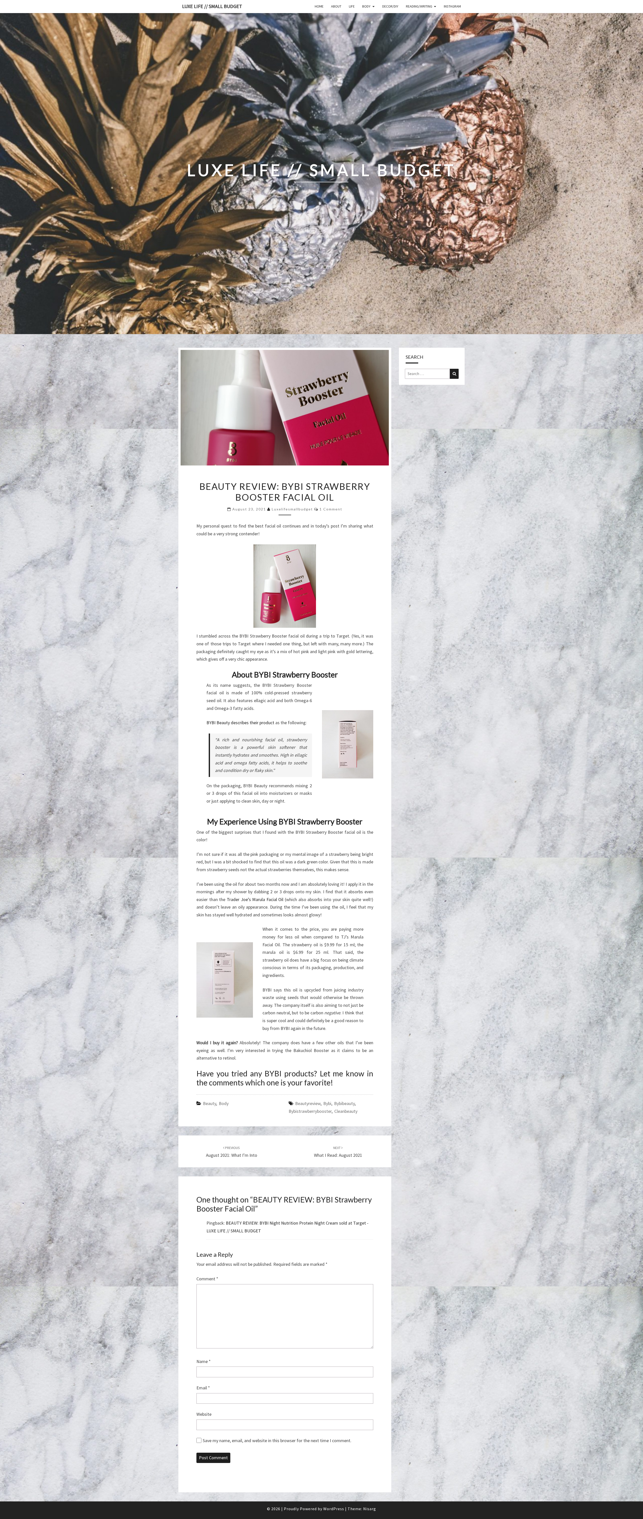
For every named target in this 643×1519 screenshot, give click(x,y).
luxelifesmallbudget (292, 509)
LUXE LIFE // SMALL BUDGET (212, 6)
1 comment (330, 509)
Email (203, 1388)
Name (203, 1361)
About (336, 6)
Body (366, 6)
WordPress (333, 1508)
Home (319, 6)
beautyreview (307, 1103)
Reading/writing (419, 6)
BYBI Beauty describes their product (240, 722)
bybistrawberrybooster (310, 1111)
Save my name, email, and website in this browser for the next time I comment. (277, 1440)
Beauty (209, 1103)
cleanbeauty (345, 1111)
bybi (327, 1103)
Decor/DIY (390, 6)
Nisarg (369, 1508)
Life (352, 6)
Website (203, 1414)
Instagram (452, 6)
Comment (207, 1279)
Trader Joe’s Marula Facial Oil (255, 899)
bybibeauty (344, 1103)
